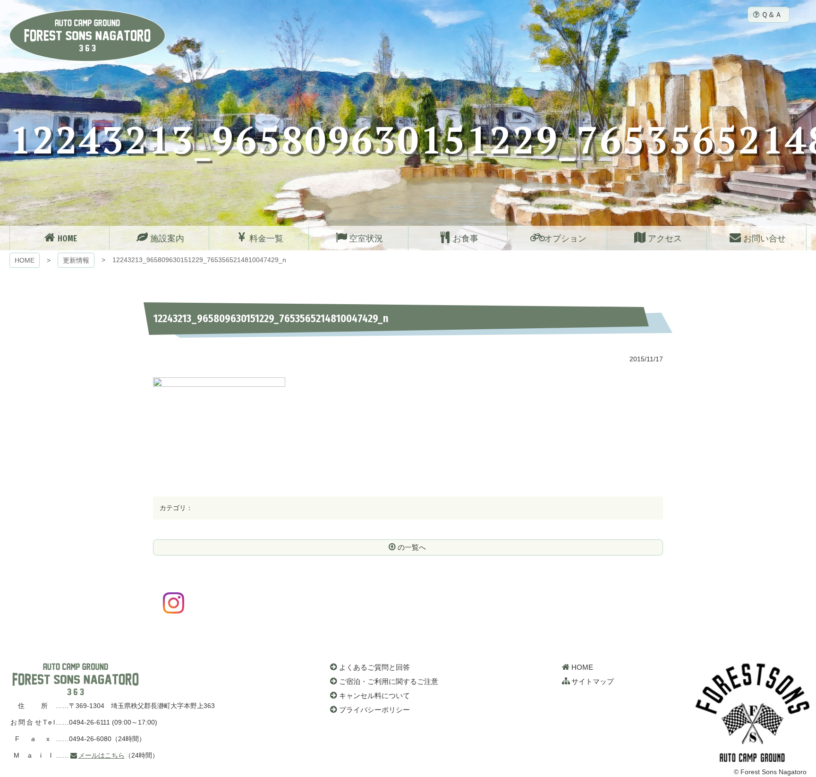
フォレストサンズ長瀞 (75, 679)
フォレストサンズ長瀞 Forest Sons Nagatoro (87, 35)
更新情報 (76, 260)
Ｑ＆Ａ (771, 14)
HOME (24, 260)
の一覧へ (412, 547)
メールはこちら (101, 755)
